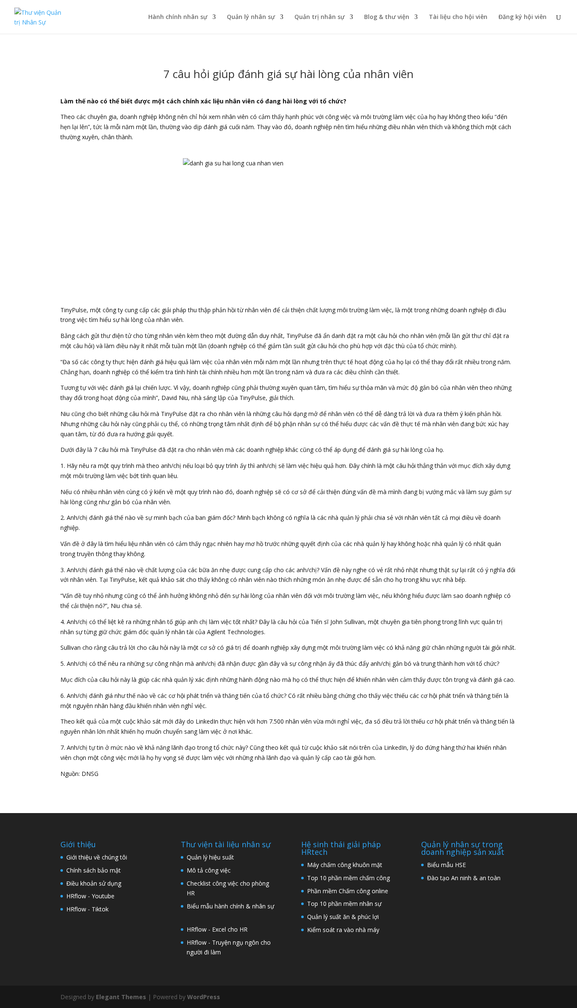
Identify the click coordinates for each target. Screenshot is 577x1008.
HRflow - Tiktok (87, 909)
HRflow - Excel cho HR (217, 929)
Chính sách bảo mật (93, 870)
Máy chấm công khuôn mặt (344, 865)
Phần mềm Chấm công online (347, 891)
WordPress (203, 997)
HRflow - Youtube (90, 896)
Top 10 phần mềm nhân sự (345, 904)
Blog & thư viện (386, 17)
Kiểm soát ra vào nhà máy (343, 930)
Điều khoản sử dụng (93, 883)
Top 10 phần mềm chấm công (348, 878)
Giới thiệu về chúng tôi (96, 857)
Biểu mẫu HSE (446, 865)
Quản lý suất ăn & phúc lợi (343, 917)
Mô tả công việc (209, 870)
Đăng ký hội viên (522, 17)
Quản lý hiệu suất (210, 857)
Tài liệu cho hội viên (458, 17)
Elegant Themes (121, 997)
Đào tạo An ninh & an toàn (464, 878)
